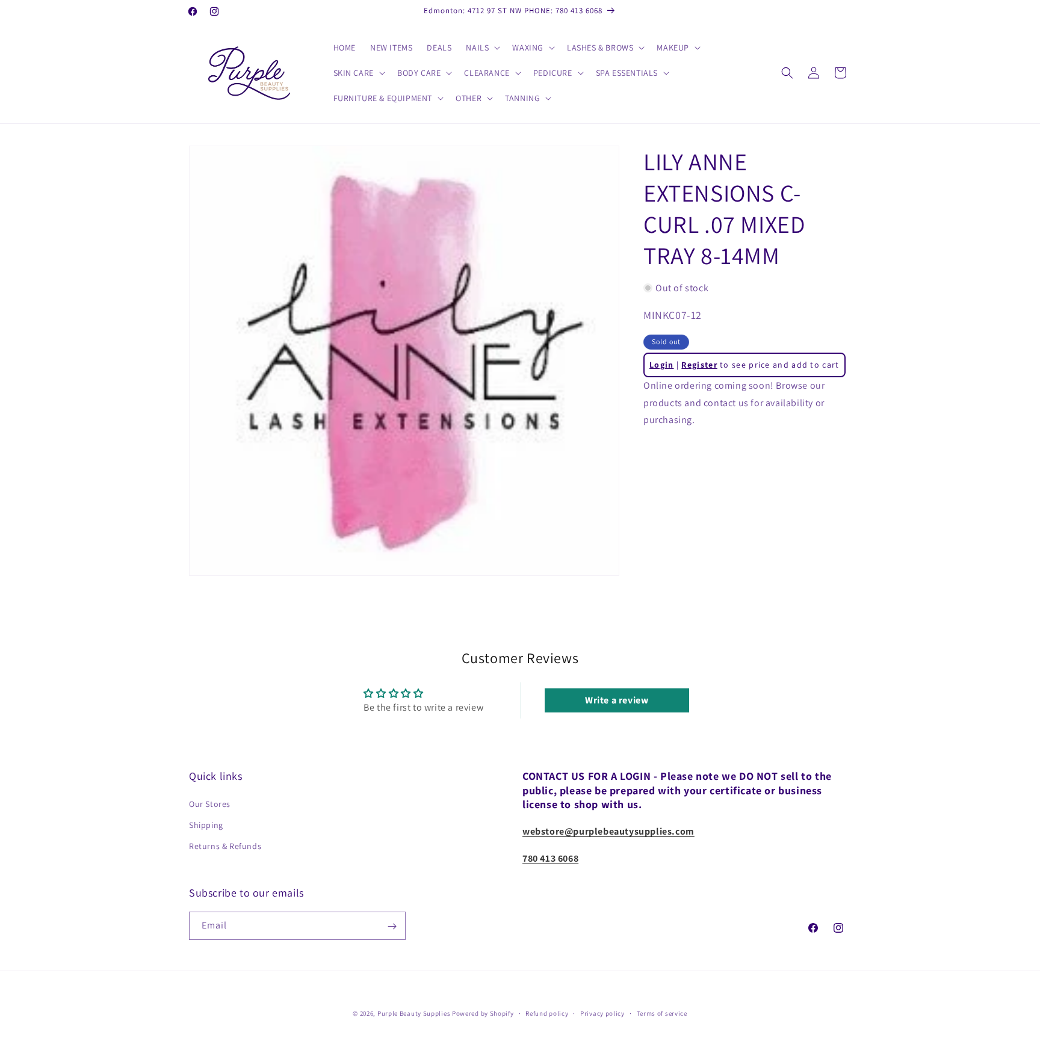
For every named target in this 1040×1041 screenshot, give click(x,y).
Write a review (616, 700)
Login (661, 364)
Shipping (206, 825)
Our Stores (210, 804)
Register (699, 364)
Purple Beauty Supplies (414, 1013)
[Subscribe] (392, 926)
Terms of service (662, 1013)
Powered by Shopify (483, 1013)
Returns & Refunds (225, 846)
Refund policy (546, 1013)
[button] (482, 47)
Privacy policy (602, 1013)
